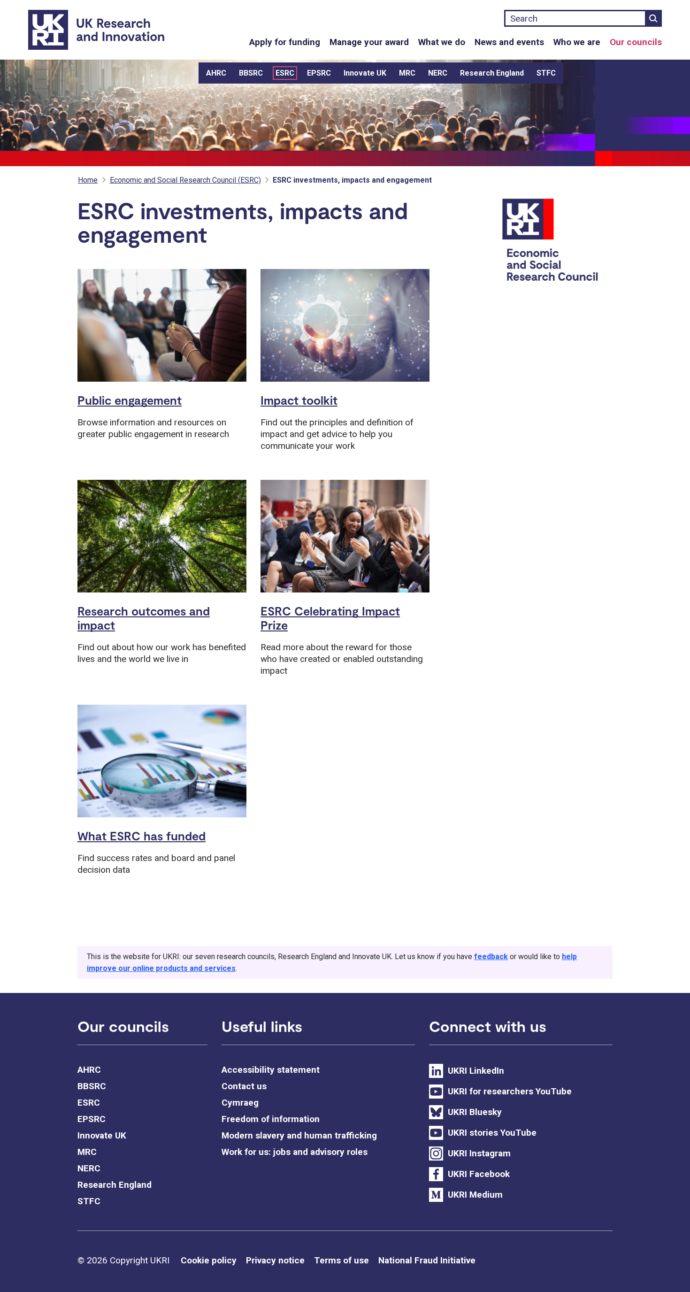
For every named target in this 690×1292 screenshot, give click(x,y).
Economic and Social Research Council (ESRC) (185, 180)
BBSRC (251, 73)
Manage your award (369, 42)
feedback (491, 956)
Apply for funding (284, 42)
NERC (437, 73)
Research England (492, 73)
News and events (509, 42)
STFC (546, 73)
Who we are (576, 42)
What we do (441, 42)
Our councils (636, 42)
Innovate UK (365, 73)
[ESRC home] (556, 241)
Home (88, 180)
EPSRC (319, 73)
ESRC (285, 73)
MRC (407, 73)
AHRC (216, 73)
